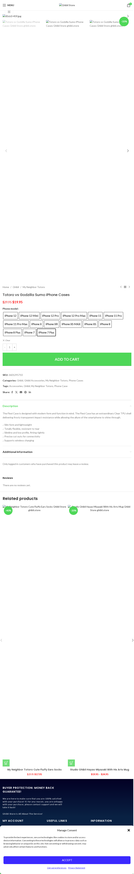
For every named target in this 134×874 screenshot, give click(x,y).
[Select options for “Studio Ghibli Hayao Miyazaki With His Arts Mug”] (71, 762)
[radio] (10, 315)
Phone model (10, 308)
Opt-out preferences (56, 868)
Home (6, 287)
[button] (129, 830)
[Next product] (129, 287)
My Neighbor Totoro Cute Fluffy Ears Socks (34, 769)
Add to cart (67, 359)
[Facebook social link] (12, 392)
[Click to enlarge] (9, 12)
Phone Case (61, 386)
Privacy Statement (76, 868)
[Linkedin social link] (30, 392)
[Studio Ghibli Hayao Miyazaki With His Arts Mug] (99, 635)
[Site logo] (67, 4)
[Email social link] (21, 392)
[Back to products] (125, 287)
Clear (7, 340)
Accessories (16, 386)
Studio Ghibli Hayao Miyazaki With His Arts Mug (99, 769)
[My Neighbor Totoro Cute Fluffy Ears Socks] (34, 635)
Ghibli (16, 287)
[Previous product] (121, 287)
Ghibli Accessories (34, 380)
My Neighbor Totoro (34, 287)
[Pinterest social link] (25, 392)
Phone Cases (76, 380)
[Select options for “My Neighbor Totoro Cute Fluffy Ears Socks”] (6, 762)
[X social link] (16, 392)
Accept (67, 860)
